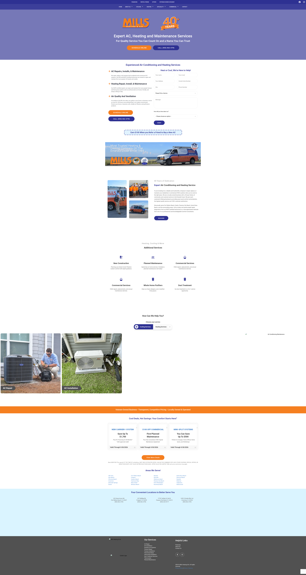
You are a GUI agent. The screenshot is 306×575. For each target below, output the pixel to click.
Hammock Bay (135, 481)
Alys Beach (111, 477)
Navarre (156, 475)
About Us (128, 6)
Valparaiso (179, 482)
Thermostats (147, 558)
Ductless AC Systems (150, 547)
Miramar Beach (135, 484)
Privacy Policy (179, 568)
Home (120, 6)
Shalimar (179, 481)
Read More (161, 218)
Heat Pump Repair (149, 552)
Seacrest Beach (181, 477)
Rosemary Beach (158, 484)
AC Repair (147, 544)
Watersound (180, 484)
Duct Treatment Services (150, 556)
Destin (110, 484)
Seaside (179, 479)
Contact (184, 6)
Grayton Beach (135, 479)
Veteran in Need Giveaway (167, 2)
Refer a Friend (145, 2)
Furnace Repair (148, 549)
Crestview (111, 481)
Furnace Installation (149, 551)
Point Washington (158, 482)
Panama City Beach (159, 481)
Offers (154, 2)
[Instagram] (182, 555)
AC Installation (148, 545)
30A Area (110, 475)
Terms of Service (188, 568)
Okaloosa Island (158, 479)
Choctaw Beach (112, 479)
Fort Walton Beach (136, 475)
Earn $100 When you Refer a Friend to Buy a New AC (153, 132)
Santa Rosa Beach (181, 475)
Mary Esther (134, 482)
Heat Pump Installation (150, 554)
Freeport (133, 477)
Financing (134, 2)
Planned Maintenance (150, 560)
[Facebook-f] (177, 555)
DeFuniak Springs (113, 482)
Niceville (156, 477)
